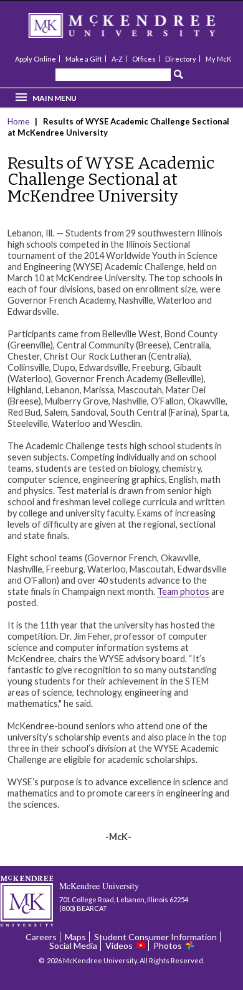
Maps (75, 937)
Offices (144, 59)
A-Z (117, 59)
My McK (218, 59)
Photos (167, 945)
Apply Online (35, 59)
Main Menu (54, 98)
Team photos (183, 591)
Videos (119, 945)
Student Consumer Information (155, 937)
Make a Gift (83, 59)
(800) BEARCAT (83, 908)
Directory (180, 59)
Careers (41, 937)
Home (19, 121)
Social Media (73, 945)
